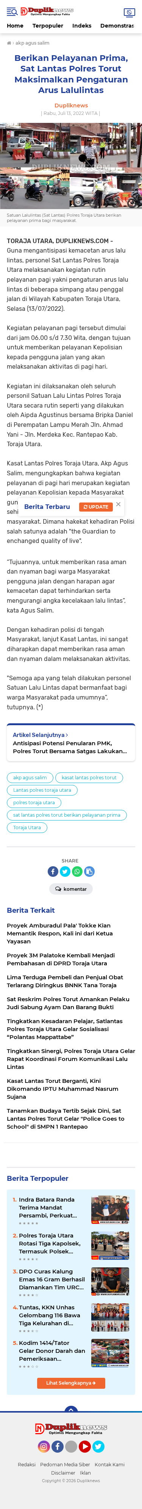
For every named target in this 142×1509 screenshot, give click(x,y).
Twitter (101, 1456)
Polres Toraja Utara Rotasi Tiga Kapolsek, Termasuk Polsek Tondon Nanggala (50, 1243)
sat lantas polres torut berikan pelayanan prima (66, 815)
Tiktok (73, 1456)
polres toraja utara (34, 802)
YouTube (90, 1456)
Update (97, 507)
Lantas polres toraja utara (42, 790)
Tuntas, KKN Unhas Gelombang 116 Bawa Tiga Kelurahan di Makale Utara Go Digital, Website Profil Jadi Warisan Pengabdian (50, 1315)
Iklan (85, 1473)
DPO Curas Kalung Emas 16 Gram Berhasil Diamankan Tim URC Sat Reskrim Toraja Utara (52, 1279)
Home (15, 25)
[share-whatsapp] (77, 871)
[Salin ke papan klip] (89, 871)
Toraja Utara (27, 827)
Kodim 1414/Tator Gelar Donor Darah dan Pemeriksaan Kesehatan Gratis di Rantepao (52, 1351)
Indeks (81, 25)
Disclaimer (63, 1473)
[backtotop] (71, 1412)
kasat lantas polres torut (89, 777)
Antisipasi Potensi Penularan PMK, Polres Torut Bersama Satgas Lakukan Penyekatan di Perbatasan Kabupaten (68, 747)
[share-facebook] (53, 871)
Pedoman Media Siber (65, 1464)
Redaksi (27, 1464)
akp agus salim (30, 777)
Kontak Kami (110, 1464)
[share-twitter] (65, 871)
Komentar (74, 889)
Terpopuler (48, 25)
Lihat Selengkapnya (69, 1383)
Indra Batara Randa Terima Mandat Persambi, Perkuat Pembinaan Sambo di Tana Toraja (50, 1207)
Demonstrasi (118, 25)
